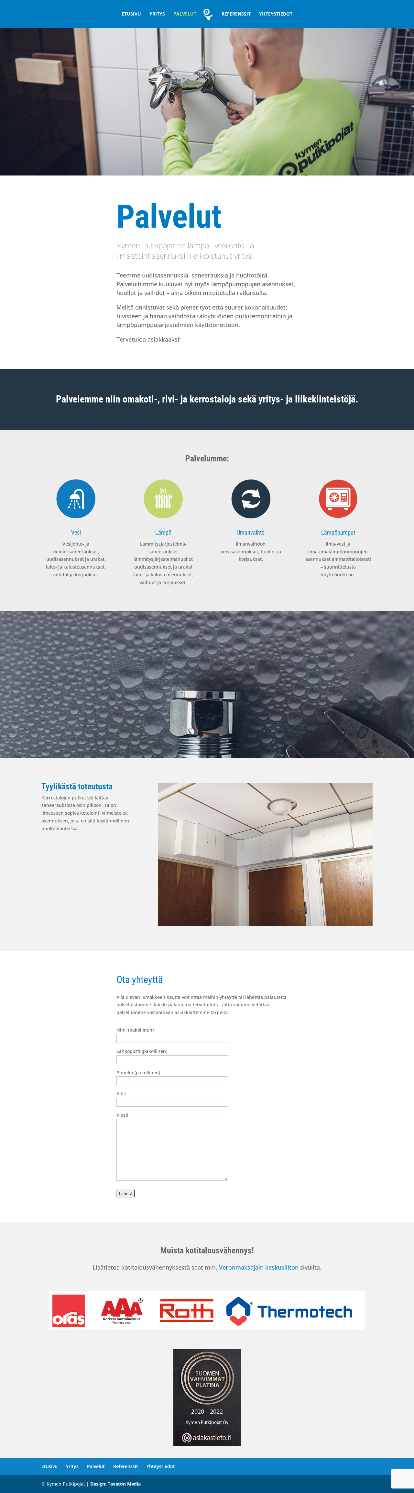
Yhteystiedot (275, 14)
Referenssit (236, 14)
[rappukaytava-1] (265, 924)
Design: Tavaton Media (115, 1484)
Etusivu (131, 14)
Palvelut (184, 14)
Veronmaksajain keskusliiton (259, 1267)
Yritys (157, 14)
